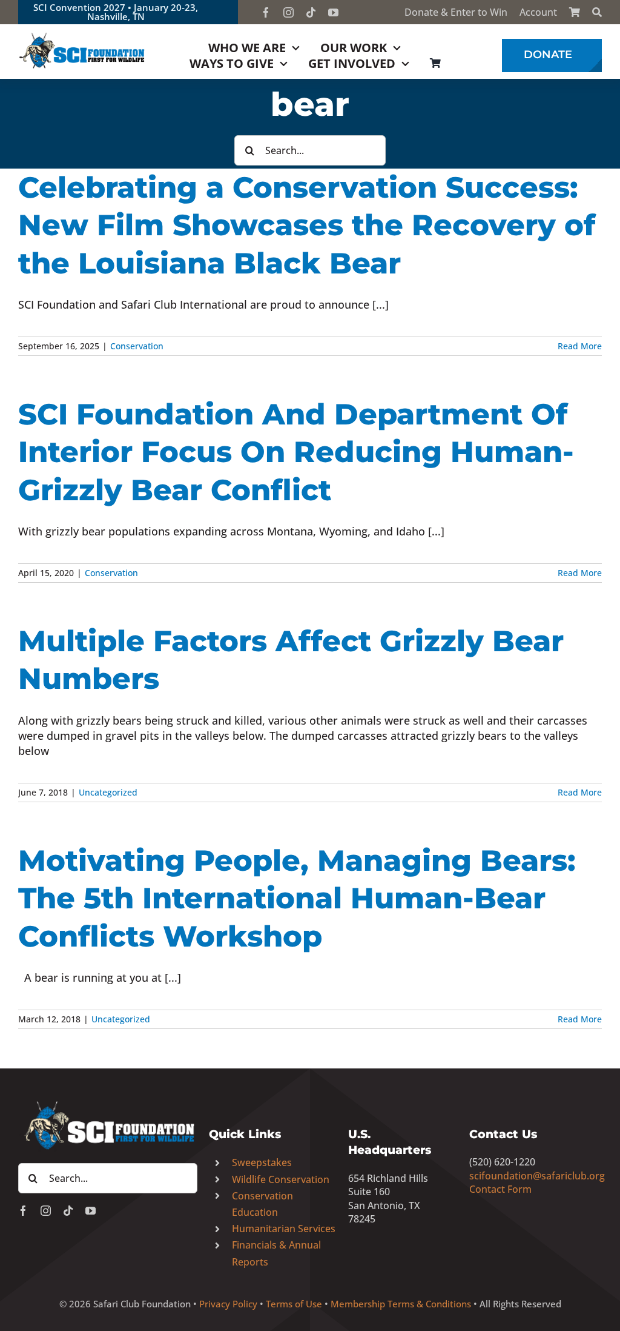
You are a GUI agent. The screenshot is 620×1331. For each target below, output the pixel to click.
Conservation (136, 346)
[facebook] (266, 12)
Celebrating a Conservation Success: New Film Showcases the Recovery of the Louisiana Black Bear (306, 225)
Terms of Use (294, 1304)
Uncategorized (108, 792)
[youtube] (333, 12)
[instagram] (288, 12)
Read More (580, 346)
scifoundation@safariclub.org (537, 1175)
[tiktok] (311, 12)
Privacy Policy (228, 1304)
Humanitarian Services (283, 1228)
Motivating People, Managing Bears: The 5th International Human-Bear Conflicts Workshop (297, 898)
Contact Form (500, 1189)
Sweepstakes (262, 1162)
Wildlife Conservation (280, 1179)
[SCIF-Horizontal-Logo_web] (82, 35)
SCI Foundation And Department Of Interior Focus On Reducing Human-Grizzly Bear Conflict (296, 452)
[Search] (597, 12)
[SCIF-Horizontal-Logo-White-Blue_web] (107, 1103)
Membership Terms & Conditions (401, 1304)
